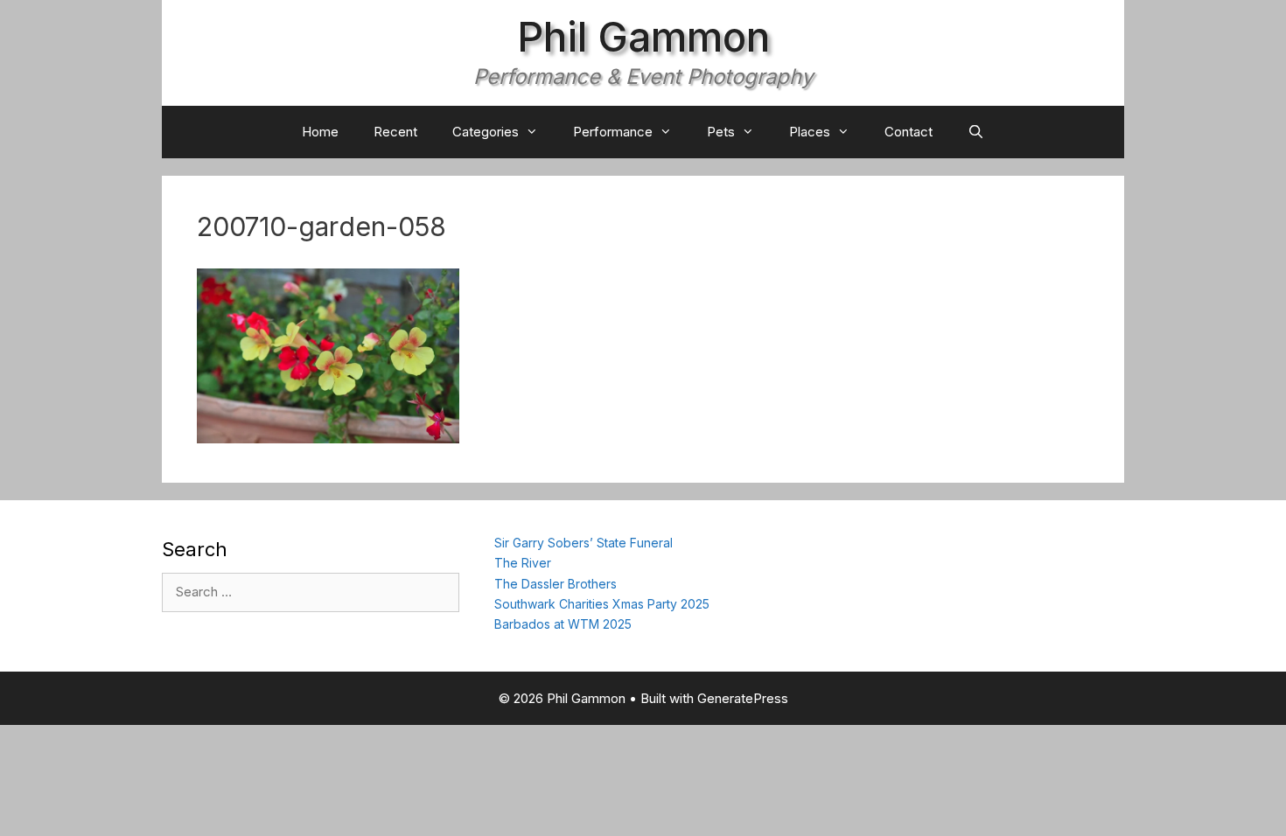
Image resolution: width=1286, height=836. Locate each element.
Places (809, 131)
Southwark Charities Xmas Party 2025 (601, 603)
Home (320, 131)
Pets (721, 131)
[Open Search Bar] (976, 132)
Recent (395, 131)
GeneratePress (742, 698)
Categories (485, 131)
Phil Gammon (643, 36)
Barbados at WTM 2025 (563, 624)
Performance (613, 131)
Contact (908, 131)
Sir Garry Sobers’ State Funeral (583, 542)
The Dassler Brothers (555, 583)
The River (522, 562)
